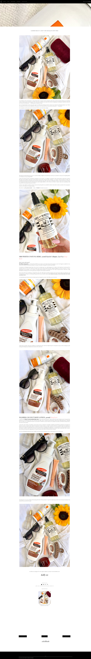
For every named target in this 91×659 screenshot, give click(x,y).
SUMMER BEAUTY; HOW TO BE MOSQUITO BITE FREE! (44, 605)
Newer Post (23, 636)
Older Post (66, 636)
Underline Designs (30, 657)
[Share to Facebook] (46, 584)
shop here (54, 417)
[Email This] (42, 584)
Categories (18, 1)
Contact (4, 1)
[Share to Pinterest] (47, 584)
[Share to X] (44, 584)
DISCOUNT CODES (24, 1)
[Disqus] (45, 621)
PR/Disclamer (13, 1)
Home (44, 636)
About (8, 1)
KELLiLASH (45, 654)
